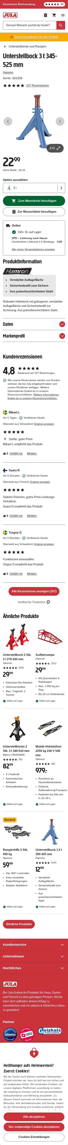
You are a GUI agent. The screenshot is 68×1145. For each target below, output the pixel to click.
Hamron (8, 72)
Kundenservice (14, 944)
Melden (32, 453)
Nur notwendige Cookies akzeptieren (34, 1126)
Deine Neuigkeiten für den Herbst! (36, 36)
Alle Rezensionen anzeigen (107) (34, 591)
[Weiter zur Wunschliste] (45, 15)
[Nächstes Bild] (60, 121)
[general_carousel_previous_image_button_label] (8, 121)
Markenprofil (14, 336)
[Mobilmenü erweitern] (63, 15)
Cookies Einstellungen (34, 1137)
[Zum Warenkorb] (54, 15)
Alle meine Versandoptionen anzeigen (33, 249)
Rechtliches (12, 968)
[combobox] (34, 25)
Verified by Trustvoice (31, 602)
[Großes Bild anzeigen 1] (34, 122)
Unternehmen (13, 956)
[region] (34, 1094)
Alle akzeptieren (34, 1116)
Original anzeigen (44, 423)
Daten (8, 324)
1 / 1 (52, 148)
